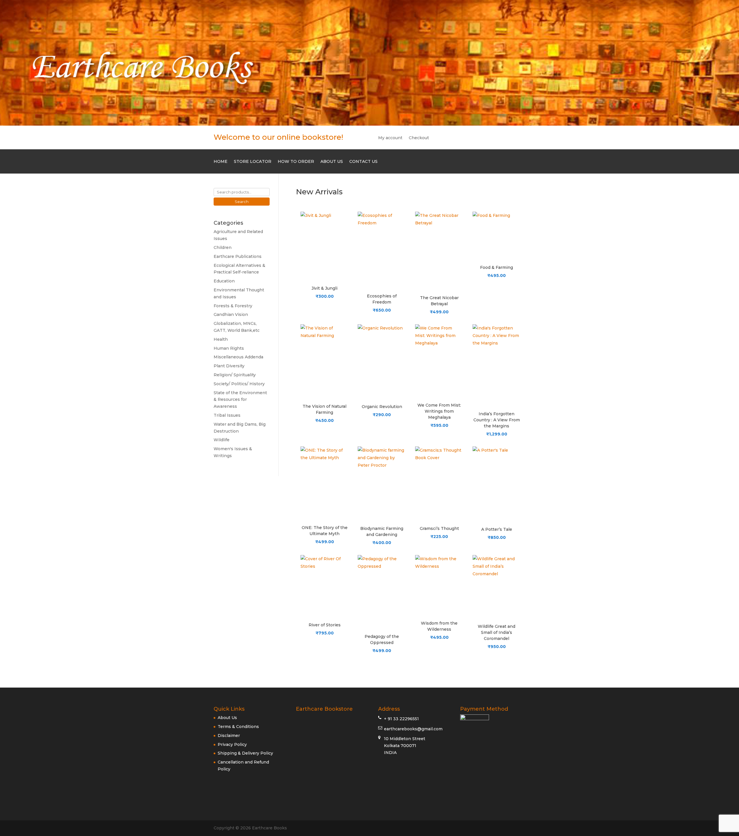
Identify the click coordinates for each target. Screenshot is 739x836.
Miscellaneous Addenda (238, 357)
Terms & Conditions (238, 726)
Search (242, 201)
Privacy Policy (232, 744)
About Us (331, 161)
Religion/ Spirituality (235, 374)
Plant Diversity (229, 365)
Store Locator (252, 161)
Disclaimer (229, 735)
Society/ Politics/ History (239, 383)
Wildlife (221, 439)
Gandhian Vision (231, 314)
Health (221, 339)
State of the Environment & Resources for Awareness (240, 399)
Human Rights (229, 348)
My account (390, 138)
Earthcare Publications (238, 256)
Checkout (419, 138)
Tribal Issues (227, 415)
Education (224, 281)
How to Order (296, 161)
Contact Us (363, 161)
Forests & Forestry (233, 305)
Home (220, 161)
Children (223, 247)
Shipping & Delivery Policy (245, 753)
